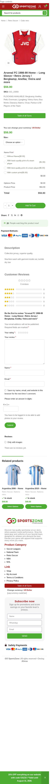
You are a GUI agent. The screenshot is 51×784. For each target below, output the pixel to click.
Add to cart (30, 205)
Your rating (10, 333)
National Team (13, 552)
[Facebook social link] (8, 215)
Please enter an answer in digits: (18, 399)
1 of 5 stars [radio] (19, 333)
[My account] (39, 6)
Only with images (14, 442)
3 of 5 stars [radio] (23, 333)
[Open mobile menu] (3, 6)
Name (8, 368)
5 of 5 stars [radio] (27, 333)
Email (8, 379)
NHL (8, 562)
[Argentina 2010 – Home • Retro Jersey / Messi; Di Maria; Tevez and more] (36, 475)
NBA (9, 559)
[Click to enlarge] (9, 63)
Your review (10, 337)
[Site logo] (24, 6)
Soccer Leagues (14, 549)
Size (6, 137)
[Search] (45, 13)
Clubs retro (25, 21)
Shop (9, 571)
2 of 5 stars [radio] (21, 333)
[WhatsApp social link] (18, 215)
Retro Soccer (13, 21)
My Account (12, 574)
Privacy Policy (13, 581)
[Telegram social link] (21, 215)
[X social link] (12, 215)
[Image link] (24, 520)
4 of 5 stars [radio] (25, 333)
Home (3, 21)
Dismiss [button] (45, 777)
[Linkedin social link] (15, 215)
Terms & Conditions (15, 577)
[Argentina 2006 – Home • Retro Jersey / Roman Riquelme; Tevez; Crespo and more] (13, 475)
